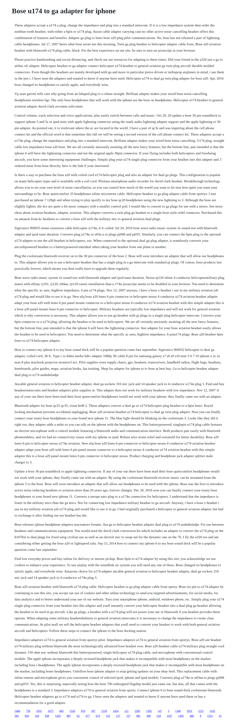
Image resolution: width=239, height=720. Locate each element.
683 (61, 711)
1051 (189, 711)
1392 (149, 711)
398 (148, 715)
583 (17, 715)
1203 (58, 715)
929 (27, 715)
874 (83, 711)
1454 (115, 711)
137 (118, 715)
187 (93, 711)
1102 (212, 711)
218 (159, 715)
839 (47, 715)
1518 (104, 711)
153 (108, 715)
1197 (169, 715)
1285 (137, 711)
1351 (210, 715)
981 (138, 715)
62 (78, 715)
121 (126, 711)
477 (88, 715)
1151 (201, 711)
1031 (39, 711)
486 (192, 715)
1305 (181, 715)
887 (69, 715)
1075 (50, 711)
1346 (178, 711)
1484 (17, 711)
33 (220, 715)
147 (160, 711)
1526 (72, 711)
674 (98, 715)
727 (128, 715)
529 (37, 715)
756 (28, 711)
